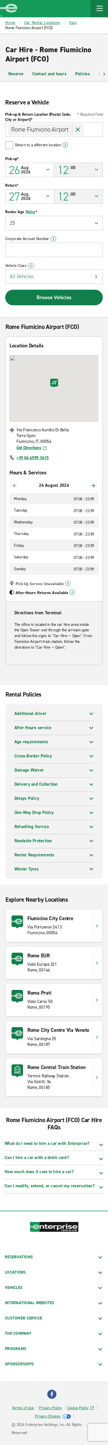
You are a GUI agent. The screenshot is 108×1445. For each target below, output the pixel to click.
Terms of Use (23, 1408)
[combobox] (54, 129)
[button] (99, 8)
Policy (31, 212)
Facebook (52, 1394)
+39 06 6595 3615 (32, 458)
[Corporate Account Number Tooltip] (53, 239)
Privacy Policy (50, 1408)
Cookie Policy (78, 1408)
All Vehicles (22, 276)
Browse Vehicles (54, 297)
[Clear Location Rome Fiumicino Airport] (78, 129)
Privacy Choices (47, 1416)
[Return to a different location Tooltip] (65, 145)
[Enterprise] (8, 8)
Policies (82, 74)
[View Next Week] (93, 485)
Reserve (16, 74)
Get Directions (28, 448)
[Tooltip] (68, 583)
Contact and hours (49, 74)
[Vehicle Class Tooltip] (31, 266)
